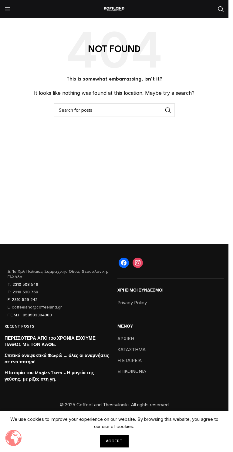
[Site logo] (114, 9)
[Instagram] (138, 262)
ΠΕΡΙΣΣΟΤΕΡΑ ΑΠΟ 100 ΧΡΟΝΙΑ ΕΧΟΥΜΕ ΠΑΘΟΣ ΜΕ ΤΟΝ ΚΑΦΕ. (50, 341)
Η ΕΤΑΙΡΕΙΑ (129, 360)
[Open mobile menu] (8, 9)
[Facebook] (124, 262)
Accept (114, 440)
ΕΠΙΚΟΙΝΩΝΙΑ (131, 371)
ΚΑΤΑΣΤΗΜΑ (131, 349)
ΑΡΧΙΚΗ (125, 338)
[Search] (221, 9)
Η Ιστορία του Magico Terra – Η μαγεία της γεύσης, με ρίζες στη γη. (49, 376)
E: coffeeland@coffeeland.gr (35, 307)
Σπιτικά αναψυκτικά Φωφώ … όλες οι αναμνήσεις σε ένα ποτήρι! (57, 359)
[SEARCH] (168, 110)
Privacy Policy (132, 302)
